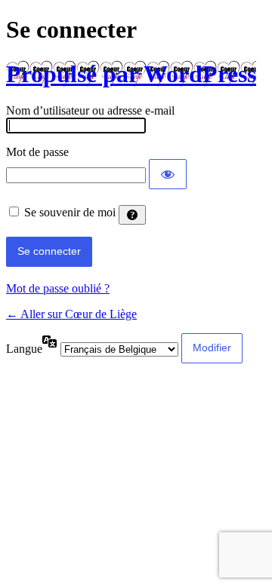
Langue (24, 348)
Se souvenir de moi (70, 212)
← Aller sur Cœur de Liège (71, 314)
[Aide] (132, 215)
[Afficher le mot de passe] (168, 174)
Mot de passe (37, 151)
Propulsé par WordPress (131, 73)
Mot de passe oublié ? (58, 288)
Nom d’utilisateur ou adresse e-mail (90, 110)
